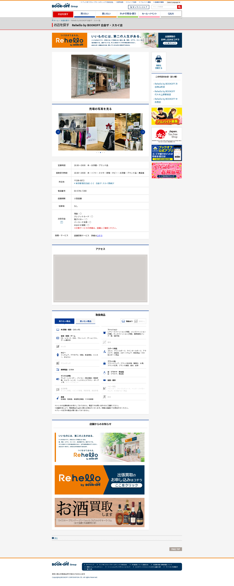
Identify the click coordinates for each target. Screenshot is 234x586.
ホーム (56, 20)
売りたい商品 (64, 321)
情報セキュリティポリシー (95, 567)
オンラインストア (140, 7)
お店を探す (65, 20)
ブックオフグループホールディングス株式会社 (97, 2)
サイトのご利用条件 (172, 567)
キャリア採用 (131, 2)
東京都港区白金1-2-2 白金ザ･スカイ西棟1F (95, 183)
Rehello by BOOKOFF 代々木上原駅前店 (165, 93)
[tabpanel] (101, 131)
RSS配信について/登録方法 (140, 565)
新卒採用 (120, 2)
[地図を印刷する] (158, 61)
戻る (56, 538)
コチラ (100, 235)
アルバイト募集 (145, 2)
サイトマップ (90, 565)
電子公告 (89, 569)
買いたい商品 (85, 321)
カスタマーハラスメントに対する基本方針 (148, 567)
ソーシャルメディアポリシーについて (119, 567)
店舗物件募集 (159, 2)
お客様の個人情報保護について (162, 565)
